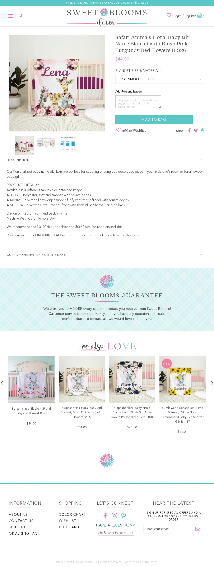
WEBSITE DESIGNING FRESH (141, 562)
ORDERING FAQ (48, 235)
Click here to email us (115, 532)
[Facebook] (105, 515)
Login (178, 16)
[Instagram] (114, 515)
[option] (57, 84)
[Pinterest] (123, 515)
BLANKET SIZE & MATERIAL (138, 71)
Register (190, 16)
